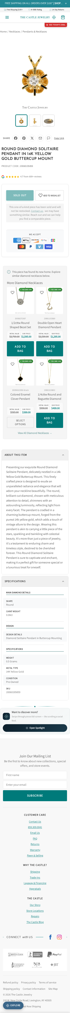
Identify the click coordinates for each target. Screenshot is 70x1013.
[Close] (62, 477)
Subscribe (35, 524)
